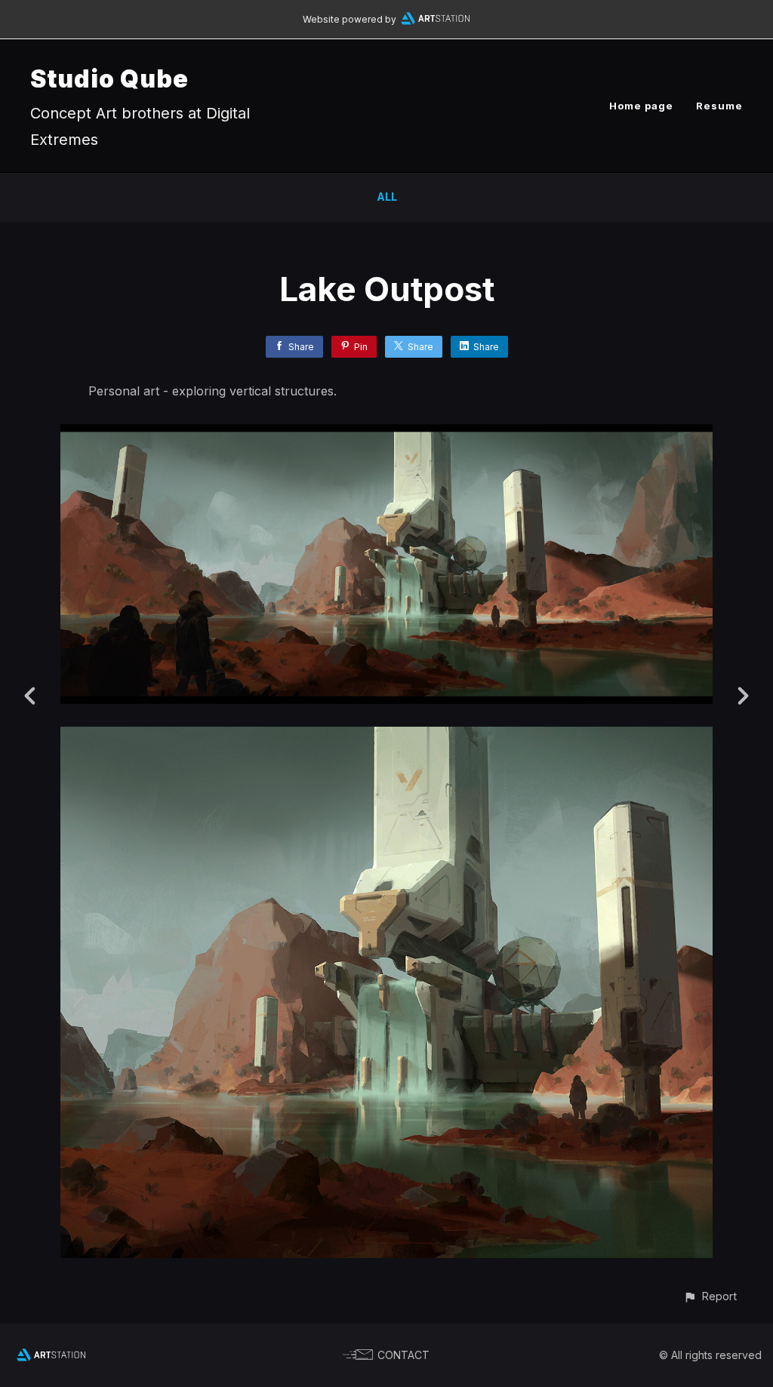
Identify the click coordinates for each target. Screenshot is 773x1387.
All (387, 196)
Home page (641, 106)
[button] (710, 1296)
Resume (719, 106)
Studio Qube (109, 79)
